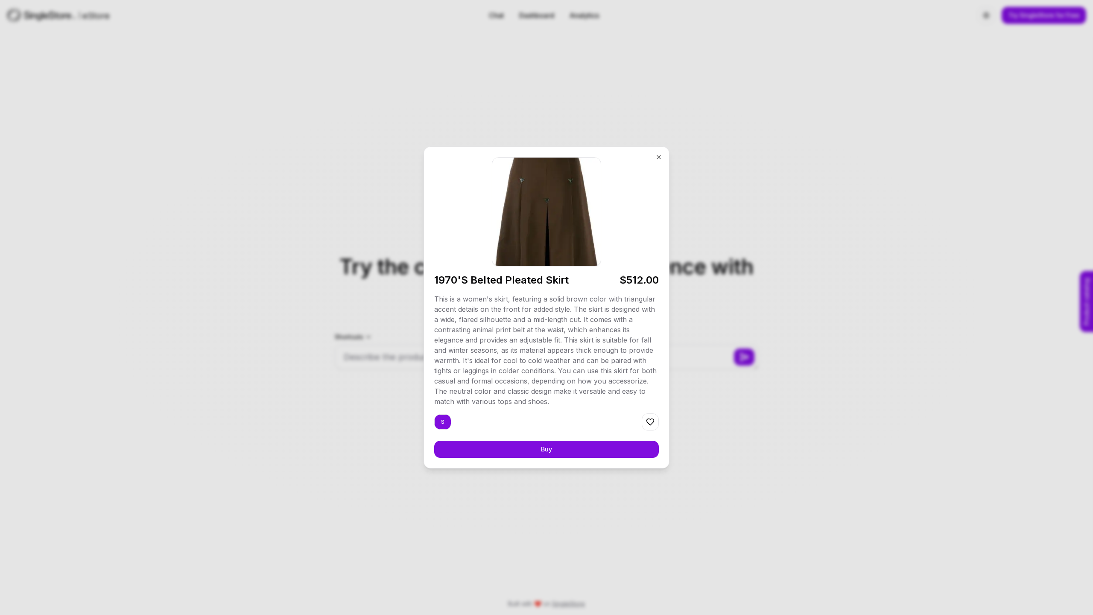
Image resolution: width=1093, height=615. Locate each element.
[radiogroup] (442, 422)
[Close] (658, 157)
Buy (546, 449)
